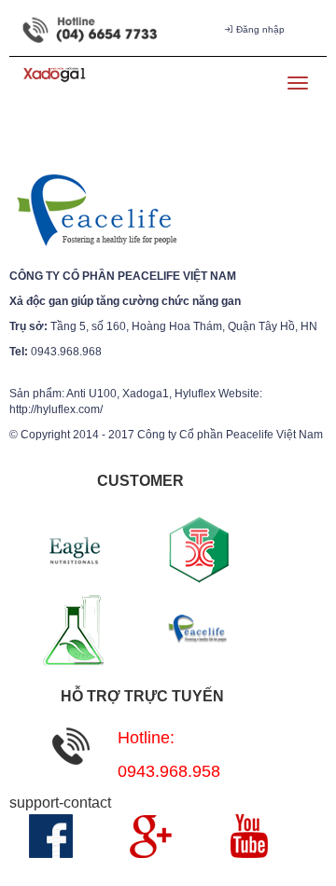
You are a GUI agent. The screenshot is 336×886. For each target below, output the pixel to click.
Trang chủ (126, 85)
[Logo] (96, 210)
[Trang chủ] (53, 82)
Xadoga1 (216, 85)
